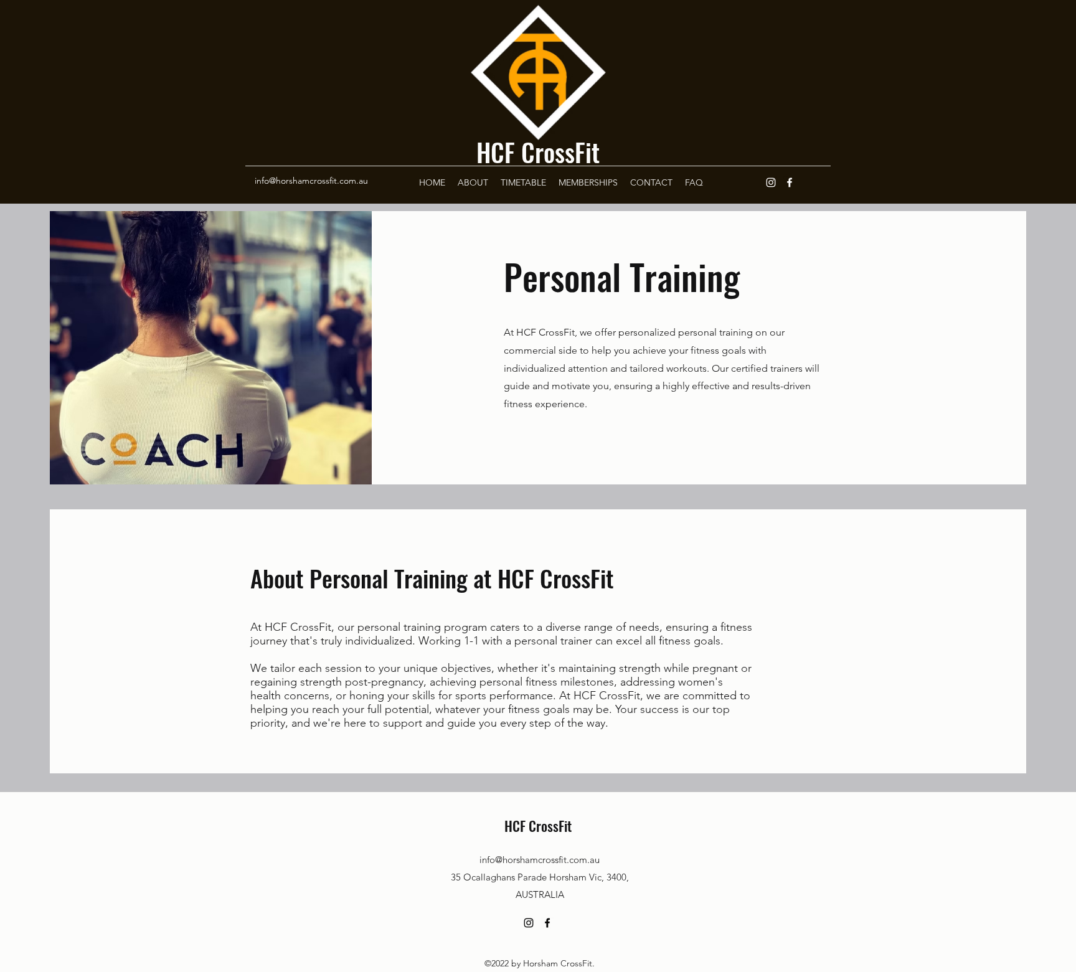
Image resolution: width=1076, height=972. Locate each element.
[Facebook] (789, 182)
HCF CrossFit (538, 152)
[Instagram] (771, 182)
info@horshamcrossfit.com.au (311, 180)
